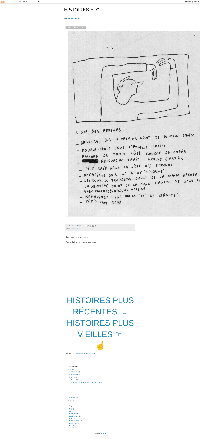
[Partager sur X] (91, 226)
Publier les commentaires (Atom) (84, 353)
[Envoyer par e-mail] (86, 226)
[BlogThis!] (89, 226)
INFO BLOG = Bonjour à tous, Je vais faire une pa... (87, 382)
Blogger (103, 433)
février (73, 380)
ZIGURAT (72, 428)
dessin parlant (76, 228)
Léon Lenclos (74, 18)
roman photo (73, 423)
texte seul (72, 425)
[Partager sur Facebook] (93, 226)
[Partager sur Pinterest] (95, 226)
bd (70, 409)
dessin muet (73, 413)
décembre (74, 372)
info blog (72, 418)
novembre (74, 374)
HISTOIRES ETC (82, 9)
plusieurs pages (74, 421)
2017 (71, 369)
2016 (71, 400)
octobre (73, 377)
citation (71, 411)
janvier (73, 397)
